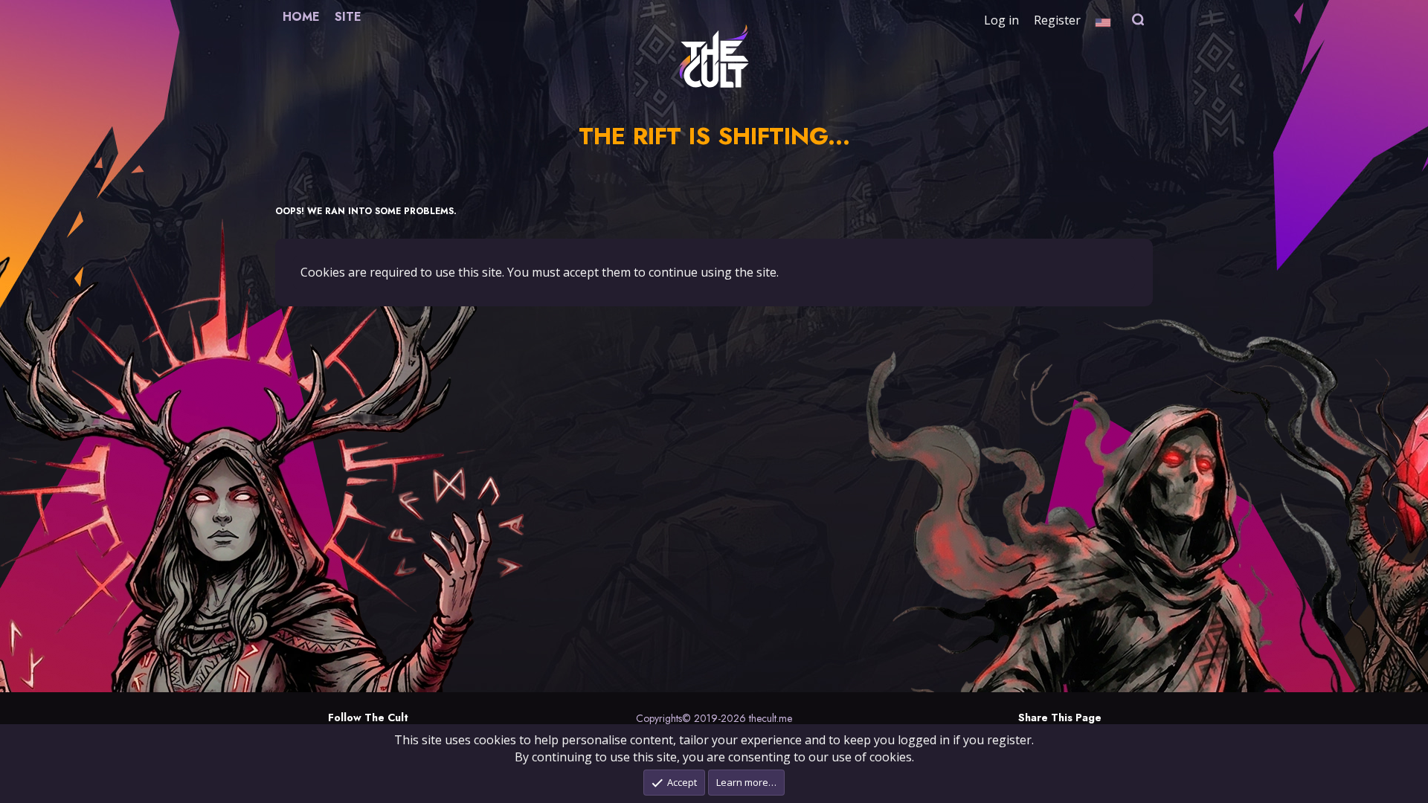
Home (301, 16)
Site (348, 16)
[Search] (1138, 19)
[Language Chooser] (1103, 20)
